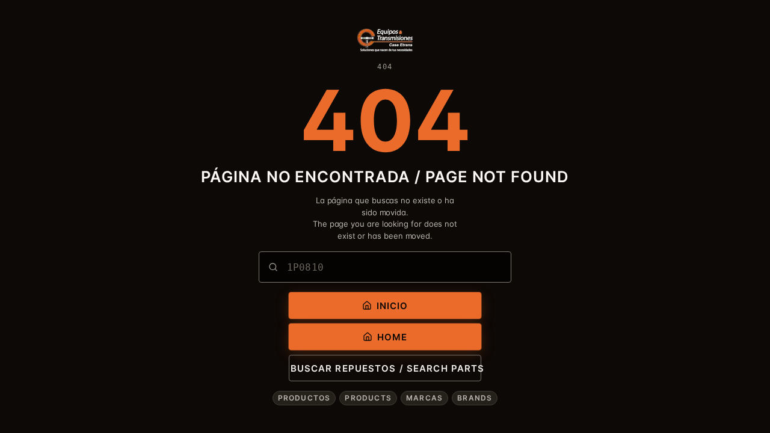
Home (392, 337)
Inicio (392, 306)
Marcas (424, 397)
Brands (474, 397)
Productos (304, 397)
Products (368, 397)
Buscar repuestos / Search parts (386, 368)
